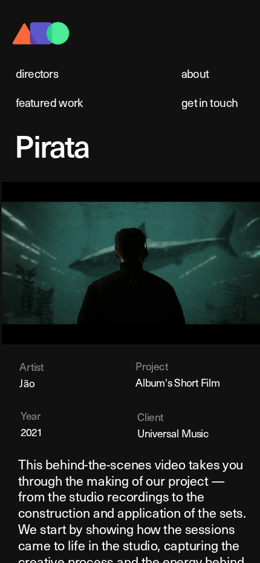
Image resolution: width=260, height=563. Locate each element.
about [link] (195, 74)
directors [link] (37, 74)
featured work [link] (49, 103)
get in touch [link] (209, 103)
